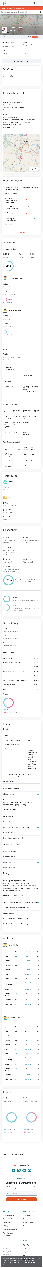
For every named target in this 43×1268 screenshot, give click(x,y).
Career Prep (7, 1222)
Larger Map (33, 169)
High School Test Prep (10, 1229)
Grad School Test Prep (10, 1219)
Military (5, 1226)
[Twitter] (13, 1170)
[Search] (34, 3)
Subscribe (21, 1199)
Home (3, 8)
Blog (24, 1255)
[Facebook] (19, 1170)
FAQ (24, 1252)
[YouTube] (24, 1170)
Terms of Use (7, 1254)
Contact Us (26, 1248)
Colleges (9, 8)
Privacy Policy (7, 1252)
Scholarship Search (29, 1222)
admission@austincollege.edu (19, 122)
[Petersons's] (4, 3)
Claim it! (35, 37)
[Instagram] (29, 1170)
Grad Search (27, 1219)
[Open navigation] (38, 3)
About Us (26, 1245)
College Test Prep (8, 1215)
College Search (28, 1215)
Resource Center (28, 1226)
